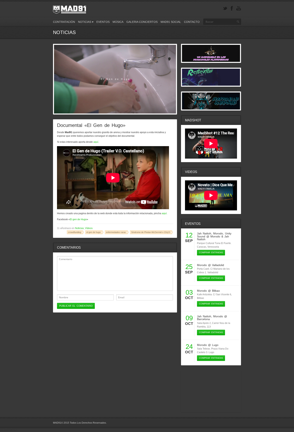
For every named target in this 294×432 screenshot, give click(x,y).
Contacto (192, 21)
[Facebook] (231, 8)
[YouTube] (238, 8)
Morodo (218, 233)
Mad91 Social (171, 21)
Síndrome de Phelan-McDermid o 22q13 (150, 232)
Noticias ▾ (85, 21)
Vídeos (89, 228)
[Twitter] (225, 8)
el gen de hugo (93, 232)
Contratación (64, 21)
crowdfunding (74, 232)
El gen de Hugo (78, 219)
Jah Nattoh (204, 233)
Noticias (79, 228)
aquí (95, 142)
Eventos (103, 21)
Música (118, 21)
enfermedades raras (116, 232)
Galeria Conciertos (142, 21)
